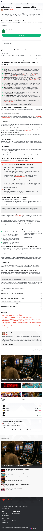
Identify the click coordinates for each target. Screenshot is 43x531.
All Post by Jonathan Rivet (8, 344)
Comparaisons (6, 3)
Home (2, 3)
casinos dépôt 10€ (16, 75)
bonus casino (4, 58)
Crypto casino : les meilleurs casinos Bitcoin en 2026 (31, 398)
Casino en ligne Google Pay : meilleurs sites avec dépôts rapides (32, 389)
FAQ (12, 515)
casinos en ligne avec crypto (19, 80)
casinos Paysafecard (7, 184)
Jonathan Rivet (9, 332)
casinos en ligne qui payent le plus (21, 209)
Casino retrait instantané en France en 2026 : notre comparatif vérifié (17, 484)
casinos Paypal (33, 79)
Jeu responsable (15, 517)
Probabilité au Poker (5, 518)
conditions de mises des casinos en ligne (10, 67)
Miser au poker (4, 513)
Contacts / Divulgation (16, 513)
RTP (4, 207)
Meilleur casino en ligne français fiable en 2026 (13, 488)
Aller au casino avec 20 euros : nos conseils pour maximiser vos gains (18, 379)
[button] (41, 1)
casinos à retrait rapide (8, 101)
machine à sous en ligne (19, 215)
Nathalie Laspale (7, 485)
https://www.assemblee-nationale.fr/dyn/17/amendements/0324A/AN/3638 (17, 317)
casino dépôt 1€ (26, 74)
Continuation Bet (4, 524)
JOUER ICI (21, 35)
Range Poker (4, 520)
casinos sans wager (27, 130)
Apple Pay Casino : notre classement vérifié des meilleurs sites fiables (11, 399)
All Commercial (21, 493)
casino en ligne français (13, 114)
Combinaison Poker (5, 522)
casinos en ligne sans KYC (20, 176)
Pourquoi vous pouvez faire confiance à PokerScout (21, 429)
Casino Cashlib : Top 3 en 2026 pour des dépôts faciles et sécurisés (11, 389)
